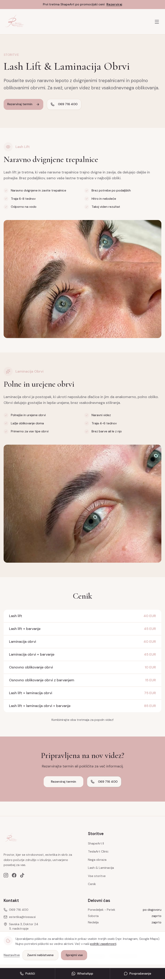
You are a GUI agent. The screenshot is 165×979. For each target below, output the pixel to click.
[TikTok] (22, 875)
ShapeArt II (96, 843)
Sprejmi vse (74, 955)
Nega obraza (97, 860)
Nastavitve (12, 955)
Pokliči (30, 973)
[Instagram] (6, 875)
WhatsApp (85, 973)
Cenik (92, 884)
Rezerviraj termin (19, 104)
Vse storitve (97, 876)
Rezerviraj (114, 4)
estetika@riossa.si (22, 917)
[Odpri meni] (156, 21)
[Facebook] (14, 875)
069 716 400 (67, 104)
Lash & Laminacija (101, 868)
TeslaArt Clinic (98, 851)
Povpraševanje (140, 973)
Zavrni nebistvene (40, 955)
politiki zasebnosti (103, 944)
